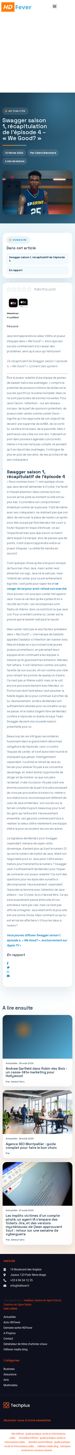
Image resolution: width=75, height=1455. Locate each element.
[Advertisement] (37, 53)
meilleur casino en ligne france (42, 1300)
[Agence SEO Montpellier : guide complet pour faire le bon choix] (37, 1112)
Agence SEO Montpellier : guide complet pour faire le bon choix (31, 1146)
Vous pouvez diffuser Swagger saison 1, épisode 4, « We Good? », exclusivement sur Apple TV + (37, 940)
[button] (54, 6)
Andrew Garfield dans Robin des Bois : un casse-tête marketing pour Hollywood (36, 1072)
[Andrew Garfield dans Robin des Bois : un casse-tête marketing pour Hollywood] (37, 1037)
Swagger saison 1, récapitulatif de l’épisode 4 (37, 259)
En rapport (15, 270)
